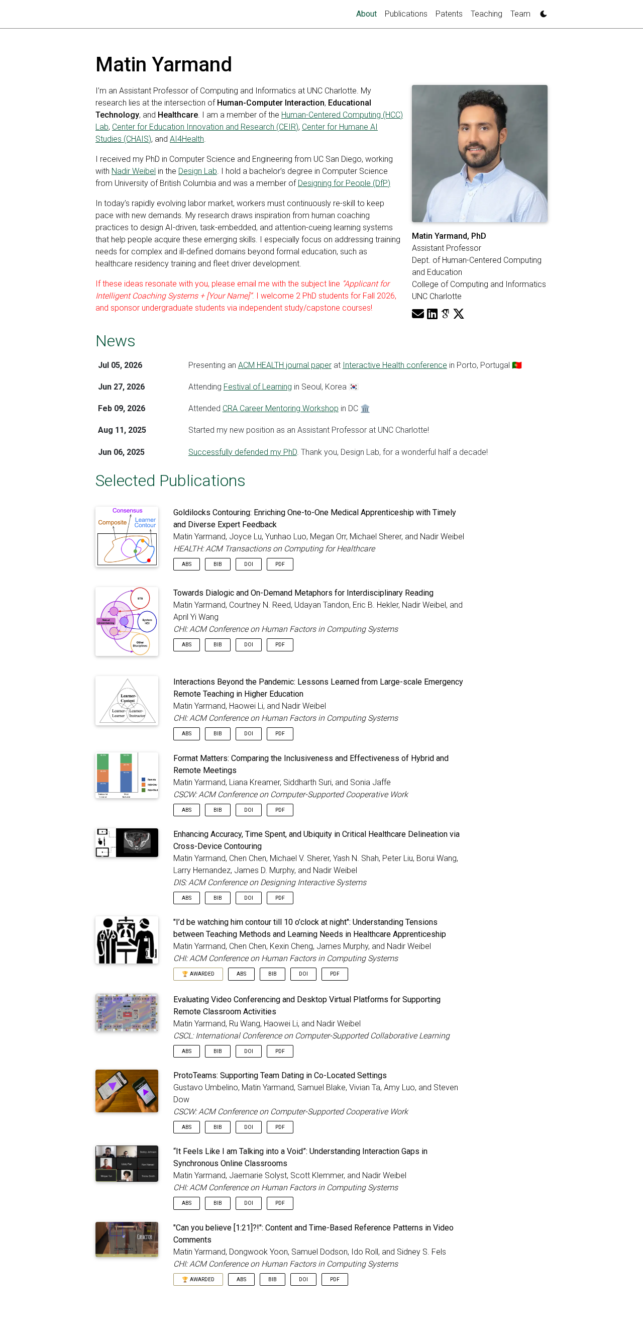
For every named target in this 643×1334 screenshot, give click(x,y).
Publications (406, 14)
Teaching (486, 14)
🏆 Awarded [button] (198, 974)
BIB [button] (217, 564)
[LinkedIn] (432, 314)
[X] (459, 314)
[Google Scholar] (445, 314)
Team (520, 14)
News (115, 340)
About (368, 14)
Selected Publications (170, 480)
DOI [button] (248, 564)
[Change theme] (541, 11)
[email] (418, 314)
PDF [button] (280, 564)
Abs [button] (186, 564)
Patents (449, 14)
